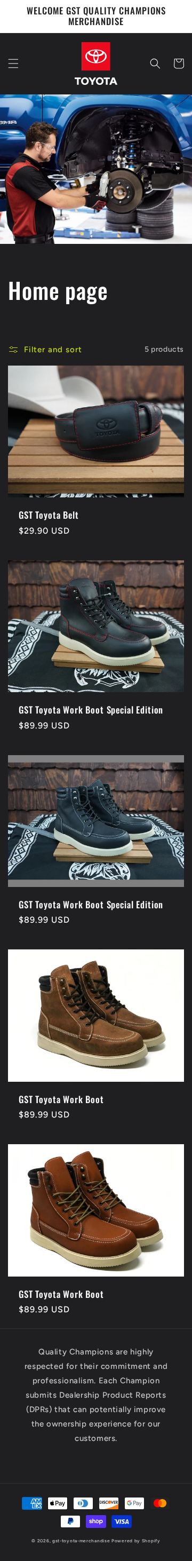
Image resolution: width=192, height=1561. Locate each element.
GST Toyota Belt (49, 515)
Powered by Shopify (136, 1540)
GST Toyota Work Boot (61, 1099)
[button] (13, 63)
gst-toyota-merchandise (81, 1540)
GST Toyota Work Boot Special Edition (91, 709)
